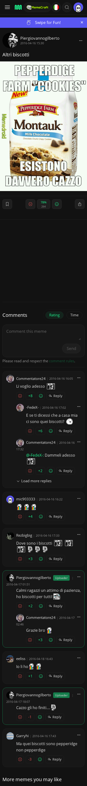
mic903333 (25, 499)
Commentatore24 (31, 378)
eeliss (20, 658)
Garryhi (22, 735)
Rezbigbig (24, 535)
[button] (67, 7)
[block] (81, 40)
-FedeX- (32, 407)
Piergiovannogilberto (39, 38)
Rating (54, 314)
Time (74, 314)
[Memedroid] (17, 7)
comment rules (61, 360)
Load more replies (36, 480)
